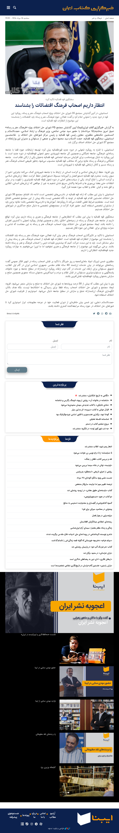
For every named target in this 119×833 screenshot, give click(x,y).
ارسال (17, 370)
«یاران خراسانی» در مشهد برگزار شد (97, 553)
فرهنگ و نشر (97, 18)
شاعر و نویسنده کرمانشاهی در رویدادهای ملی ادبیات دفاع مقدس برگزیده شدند (79, 534)
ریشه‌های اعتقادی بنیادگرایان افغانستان (96, 521)
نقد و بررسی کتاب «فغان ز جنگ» (98, 459)
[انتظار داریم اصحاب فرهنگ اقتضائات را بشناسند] (59, 57)
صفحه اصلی (109, 18)
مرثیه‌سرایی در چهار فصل (102, 515)
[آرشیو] (22, 824)
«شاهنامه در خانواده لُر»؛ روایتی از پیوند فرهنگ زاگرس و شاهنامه (82, 400)
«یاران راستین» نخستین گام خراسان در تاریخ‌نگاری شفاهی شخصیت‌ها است (81, 565)
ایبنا (88, 8)
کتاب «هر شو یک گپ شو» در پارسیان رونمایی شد (91, 547)
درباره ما (34, 815)
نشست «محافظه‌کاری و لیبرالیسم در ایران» (38, 634)
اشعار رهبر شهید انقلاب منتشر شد (98, 446)
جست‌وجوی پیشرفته (13, 815)
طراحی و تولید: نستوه (56, 828)
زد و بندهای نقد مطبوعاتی (46, 734)
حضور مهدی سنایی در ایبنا (45, 667)
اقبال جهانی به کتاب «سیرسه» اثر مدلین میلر (90, 409)
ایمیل (55, 341)
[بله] (27, 824)
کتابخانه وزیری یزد (48, 767)
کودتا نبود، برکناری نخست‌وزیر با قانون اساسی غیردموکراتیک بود (82, 414)
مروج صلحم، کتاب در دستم (97, 424)
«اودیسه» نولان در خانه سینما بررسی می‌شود (93, 465)
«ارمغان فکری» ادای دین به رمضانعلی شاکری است (91, 559)
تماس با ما (43, 815)
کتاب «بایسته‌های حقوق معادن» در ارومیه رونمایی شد (89, 490)
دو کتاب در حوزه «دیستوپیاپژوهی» (98, 496)
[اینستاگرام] (31, 824)
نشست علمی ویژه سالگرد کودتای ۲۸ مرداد (94, 478)
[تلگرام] (36, 824)
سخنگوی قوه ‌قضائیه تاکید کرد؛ (59, 99)
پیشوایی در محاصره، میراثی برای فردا (97, 509)
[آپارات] (41, 824)
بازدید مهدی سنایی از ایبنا (45, 701)
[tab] (68, 439)
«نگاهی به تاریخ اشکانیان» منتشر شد (93, 395)
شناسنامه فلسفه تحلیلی (99, 419)
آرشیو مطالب (53, 815)
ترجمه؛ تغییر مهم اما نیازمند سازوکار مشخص (93, 484)
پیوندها (25, 815)
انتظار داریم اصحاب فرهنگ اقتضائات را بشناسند (59, 105)
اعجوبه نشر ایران (93, 622)
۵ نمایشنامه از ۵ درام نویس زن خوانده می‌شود (92, 453)
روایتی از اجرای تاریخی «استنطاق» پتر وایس (94, 471)
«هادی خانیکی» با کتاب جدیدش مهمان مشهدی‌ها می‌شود (85, 405)
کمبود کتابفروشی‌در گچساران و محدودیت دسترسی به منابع (87, 503)
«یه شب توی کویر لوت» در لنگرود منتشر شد (91, 428)
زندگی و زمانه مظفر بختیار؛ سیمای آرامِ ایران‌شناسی (91, 528)
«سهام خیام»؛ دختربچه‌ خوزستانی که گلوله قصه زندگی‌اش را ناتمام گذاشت (82, 540)
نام (110, 341)
